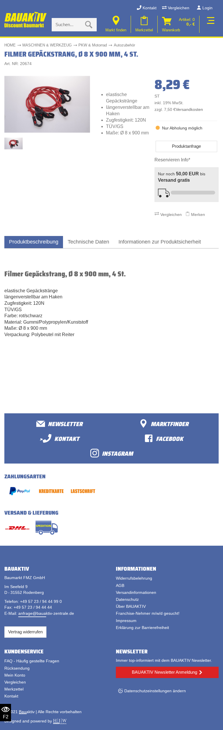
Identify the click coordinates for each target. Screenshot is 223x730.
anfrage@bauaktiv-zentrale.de (46, 613)
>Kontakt (59, 438)
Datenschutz (127, 599)
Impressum (126, 620)
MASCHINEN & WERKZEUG (47, 45)
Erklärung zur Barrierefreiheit (142, 627)
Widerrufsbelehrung (134, 578)
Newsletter (65, 423)
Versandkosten (189, 109)
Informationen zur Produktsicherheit (159, 242)
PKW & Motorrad (92, 45)
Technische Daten (88, 242)
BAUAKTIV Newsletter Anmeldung (164, 672)
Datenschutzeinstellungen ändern (155, 690)
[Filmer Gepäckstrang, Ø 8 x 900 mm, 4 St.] (47, 104)
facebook (169, 438)
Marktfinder (169, 423)
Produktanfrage (186, 146)
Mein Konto (14, 675)
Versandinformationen (136, 592)
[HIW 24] (59, 721)
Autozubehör (124, 45)
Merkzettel (14, 689)
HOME (10, 45)
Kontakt (149, 8)
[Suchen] (89, 24)
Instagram (117, 453)
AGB (120, 585)
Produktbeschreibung (33, 242)
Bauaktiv (27, 711)
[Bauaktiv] (25, 20)
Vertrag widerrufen (25, 631)
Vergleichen (178, 8)
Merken (197, 214)
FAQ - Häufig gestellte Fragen (31, 661)
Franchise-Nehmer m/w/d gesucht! (147, 613)
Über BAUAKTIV (131, 606)
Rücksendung (17, 668)
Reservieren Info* (172, 159)
